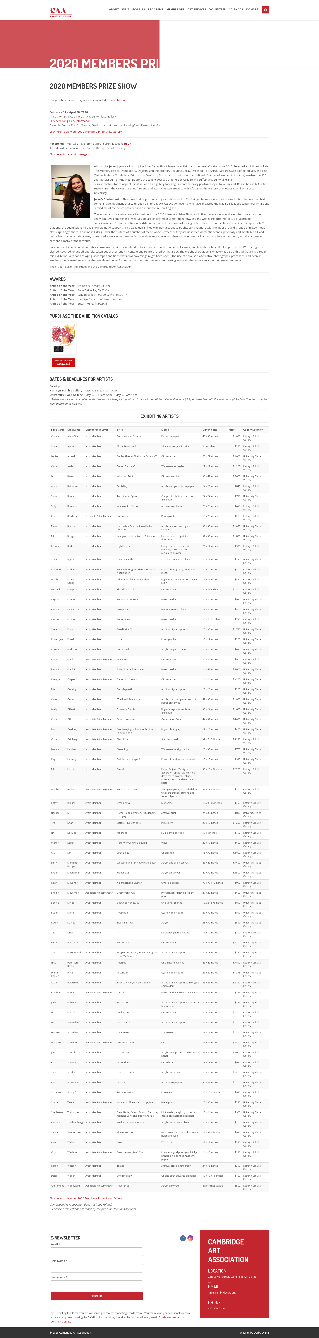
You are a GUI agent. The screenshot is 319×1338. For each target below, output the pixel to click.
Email (55, 1244)
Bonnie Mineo (116, 100)
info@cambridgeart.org (222, 1292)
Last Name (59, 1277)
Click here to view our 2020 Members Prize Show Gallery (86, 131)
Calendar (236, 9)
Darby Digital (261, 1332)
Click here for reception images (69, 154)
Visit (125, 9)
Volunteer (217, 9)
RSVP (127, 143)
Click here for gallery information (70, 121)
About (114, 9)
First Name (59, 1261)
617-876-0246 (216, 1308)
